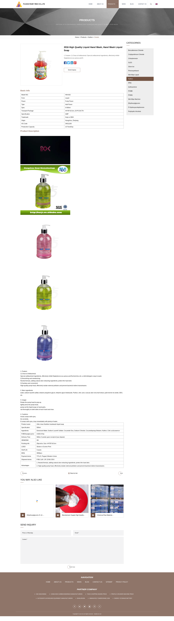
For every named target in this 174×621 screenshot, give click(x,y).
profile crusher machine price (122, 594)
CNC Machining (41, 594)
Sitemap (109, 582)
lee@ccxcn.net (97, 614)
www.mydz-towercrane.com (99, 598)
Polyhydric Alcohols (134, 111)
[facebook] (74, 606)
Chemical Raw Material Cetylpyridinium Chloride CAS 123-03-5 (108, 515)
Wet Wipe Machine (134, 99)
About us (100, 4)
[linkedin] (79, 606)
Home (90, 4)
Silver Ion (131, 66)
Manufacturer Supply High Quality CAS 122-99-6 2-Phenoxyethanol (73, 515)
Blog (132, 4)
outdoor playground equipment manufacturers (55, 598)
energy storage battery (123, 598)
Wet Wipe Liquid (133, 75)
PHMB (130, 91)
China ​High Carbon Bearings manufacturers (66, 594)
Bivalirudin (81, 598)
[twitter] (84, 606)
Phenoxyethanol (133, 70)
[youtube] (89, 606)
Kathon (90, 37)
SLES (130, 62)
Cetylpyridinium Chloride (136, 54)
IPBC (130, 83)
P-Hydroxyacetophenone (136, 107)
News (124, 4)
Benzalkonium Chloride (135, 50)
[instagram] (94, 606)
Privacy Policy (122, 582)
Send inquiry (72, 70)
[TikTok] (99, 606)
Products (111, 4)
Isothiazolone (132, 87)
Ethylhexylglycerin (134, 103)
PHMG (130, 95)
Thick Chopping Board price (97, 594)
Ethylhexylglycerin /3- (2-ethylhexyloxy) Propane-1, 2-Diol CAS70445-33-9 (37, 515)
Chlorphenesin (133, 58)
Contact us (142, 4)
